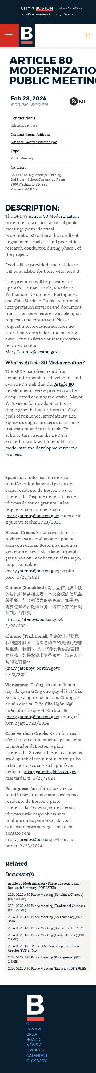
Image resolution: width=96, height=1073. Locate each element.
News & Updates (35, 1047)
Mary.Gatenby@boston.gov (31, 352)
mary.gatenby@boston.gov (32, 516)
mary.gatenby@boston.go (31, 840)
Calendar (36, 1056)
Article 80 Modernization (54, 216)
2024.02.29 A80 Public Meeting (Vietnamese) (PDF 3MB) (45, 919)
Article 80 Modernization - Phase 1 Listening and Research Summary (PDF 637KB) (43, 885)
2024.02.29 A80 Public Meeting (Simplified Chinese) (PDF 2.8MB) (45, 897)
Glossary (36, 1061)
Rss (82, 101)
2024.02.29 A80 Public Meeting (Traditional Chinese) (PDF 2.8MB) (46, 908)
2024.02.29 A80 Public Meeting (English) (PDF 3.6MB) (47, 968)
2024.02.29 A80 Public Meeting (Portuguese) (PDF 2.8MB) (44, 959)
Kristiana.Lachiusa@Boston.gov (34, 142)
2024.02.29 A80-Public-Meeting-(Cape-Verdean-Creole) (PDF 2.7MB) (44, 948)
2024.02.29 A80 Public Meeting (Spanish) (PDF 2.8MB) (47, 928)
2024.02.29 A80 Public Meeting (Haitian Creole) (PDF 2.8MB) (46, 937)
